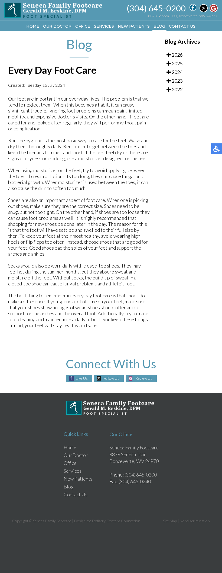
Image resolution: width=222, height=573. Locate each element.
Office (82, 26)
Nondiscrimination (195, 521)
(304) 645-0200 (156, 8)
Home (32, 26)
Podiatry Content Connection (116, 521)
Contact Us (182, 26)
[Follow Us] (203, 11)
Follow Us (111, 378)
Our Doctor (57, 26)
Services (104, 26)
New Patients (134, 26)
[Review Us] (213, 11)
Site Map (170, 521)
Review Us (143, 378)
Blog (159, 26)
